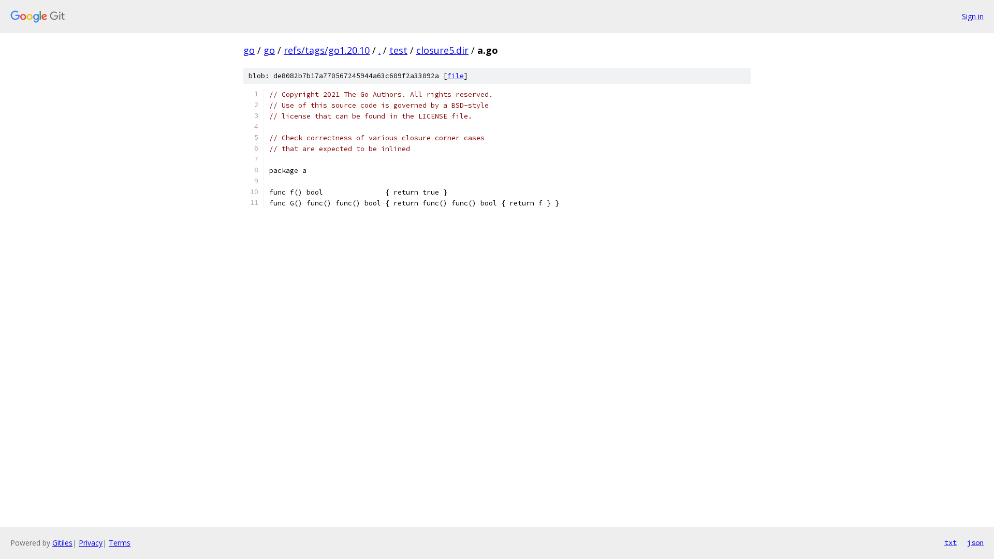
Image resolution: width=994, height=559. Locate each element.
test (398, 50)
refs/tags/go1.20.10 (327, 50)
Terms (119, 543)
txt (950, 542)
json (975, 542)
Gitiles (62, 543)
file (455, 75)
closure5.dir (442, 50)
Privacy (91, 543)
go (249, 50)
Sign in (973, 16)
